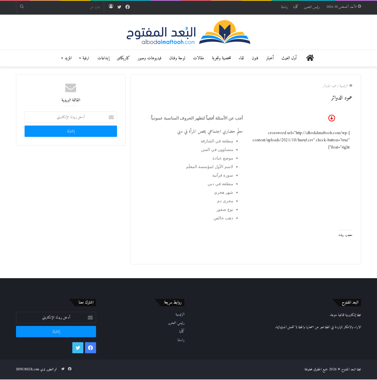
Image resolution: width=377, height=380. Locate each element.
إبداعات (103, 58)
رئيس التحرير (312, 7)
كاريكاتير (123, 58)
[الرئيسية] (310, 58)
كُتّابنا (295, 7)
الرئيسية (344, 86)
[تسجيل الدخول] (111, 7)
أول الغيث (289, 58)
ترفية (86, 58)
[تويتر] (119, 7)
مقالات (198, 58)
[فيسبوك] (127, 7)
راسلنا (284, 7)
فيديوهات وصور (149, 58)
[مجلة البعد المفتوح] (189, 32)
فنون (255, 58)
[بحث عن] (21, 7)
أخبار (270, 58)
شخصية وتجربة (221, 58)
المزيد (68, 58)
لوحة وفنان (177, 58)
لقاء (241, 58)
